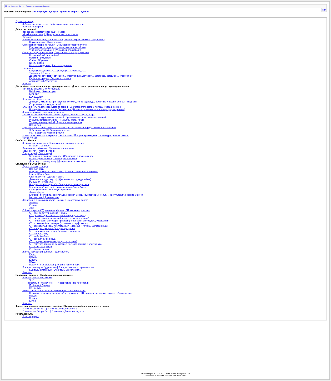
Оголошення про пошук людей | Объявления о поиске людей (61, 156)
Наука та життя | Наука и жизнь (45, 42)
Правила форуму (24, 21)
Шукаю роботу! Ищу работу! (44, 55)
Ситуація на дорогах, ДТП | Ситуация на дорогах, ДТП (57, 70)
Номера (33, 298)
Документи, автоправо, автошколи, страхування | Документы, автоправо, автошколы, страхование (81, 76)
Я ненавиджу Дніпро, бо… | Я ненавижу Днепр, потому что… (54, 311)
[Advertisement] (165, 346)
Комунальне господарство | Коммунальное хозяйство (57, 47)
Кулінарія (34, 94)
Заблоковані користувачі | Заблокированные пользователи (52, 24)
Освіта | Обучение (38, 60)
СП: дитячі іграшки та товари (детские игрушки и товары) (59, 218)
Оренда (33, 259)
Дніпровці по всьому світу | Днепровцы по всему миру (57, 161)
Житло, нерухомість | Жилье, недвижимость (45, 251)
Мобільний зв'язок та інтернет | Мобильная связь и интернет (54, 290)
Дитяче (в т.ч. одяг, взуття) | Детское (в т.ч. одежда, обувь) (60, 179)
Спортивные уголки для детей (45, 104)
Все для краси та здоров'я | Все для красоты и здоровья (59, 184)
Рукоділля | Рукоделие (41, 182)
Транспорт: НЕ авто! (40, 73)
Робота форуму (30, 316)
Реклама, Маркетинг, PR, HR (37, 277)
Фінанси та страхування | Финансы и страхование (55, 50)
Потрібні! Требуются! (40, 57)
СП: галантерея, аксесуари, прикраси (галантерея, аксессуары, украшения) (68, 220)
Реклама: (27, 272)
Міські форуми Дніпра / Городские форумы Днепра (27, 6)
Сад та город (36, 96)
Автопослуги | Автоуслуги (43, 81)
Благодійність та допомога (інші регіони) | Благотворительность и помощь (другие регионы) (77, 109)
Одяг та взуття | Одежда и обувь (46, 176)
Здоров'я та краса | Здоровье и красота (43, 112)
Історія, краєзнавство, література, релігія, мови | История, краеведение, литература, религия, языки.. (75, 135)
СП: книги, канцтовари (40, 246)
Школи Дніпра (36, 63)
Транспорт (27, 68)
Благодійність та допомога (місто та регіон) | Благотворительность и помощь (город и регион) (71, 107)
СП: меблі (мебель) (39, 236)
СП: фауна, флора (39, 249)
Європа (33, 205)
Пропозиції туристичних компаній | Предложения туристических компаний (67, 117)
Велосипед (35, 125)
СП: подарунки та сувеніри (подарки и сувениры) (54, 231)
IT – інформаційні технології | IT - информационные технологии (55, 282)
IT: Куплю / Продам (39, 285)
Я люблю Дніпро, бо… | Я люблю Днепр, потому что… (50, 308)
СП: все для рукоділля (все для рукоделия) (52, 228)
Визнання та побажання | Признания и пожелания (48, 148)
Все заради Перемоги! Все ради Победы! (44, 32)
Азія (31, 207)
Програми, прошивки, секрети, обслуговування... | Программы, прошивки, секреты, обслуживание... (81, 293)
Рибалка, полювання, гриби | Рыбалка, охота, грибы (56, 119)
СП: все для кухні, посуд (42, 238)
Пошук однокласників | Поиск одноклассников (53, 158)
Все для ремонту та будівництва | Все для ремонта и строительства (58, 267)
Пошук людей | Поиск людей (37, 153)
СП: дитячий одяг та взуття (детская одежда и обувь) (57, 215)
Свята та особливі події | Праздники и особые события (57, 187)
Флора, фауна (36, 192)
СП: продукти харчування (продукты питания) (53, 241)
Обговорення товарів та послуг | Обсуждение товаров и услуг (54, 44)
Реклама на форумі (32, 26)
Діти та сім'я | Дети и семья (36, 99)
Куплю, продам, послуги (35, 166)
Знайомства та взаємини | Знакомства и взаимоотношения (53, 143)
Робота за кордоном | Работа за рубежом (50, 65)
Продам (33, 257)
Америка (33, 202)
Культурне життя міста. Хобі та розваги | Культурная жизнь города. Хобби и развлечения (69, 127)
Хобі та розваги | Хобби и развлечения (49, 130)
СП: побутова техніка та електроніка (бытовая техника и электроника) (65, 244)
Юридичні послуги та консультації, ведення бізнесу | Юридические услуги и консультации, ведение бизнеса (86, 195)
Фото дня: (27, 37)
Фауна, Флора (29, 138)
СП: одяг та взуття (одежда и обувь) (48, 213)
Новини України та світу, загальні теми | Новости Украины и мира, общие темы (63, 39)
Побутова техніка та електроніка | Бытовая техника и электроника (63, 171)
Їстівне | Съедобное (39, 174)
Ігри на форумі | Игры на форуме (46, 132)
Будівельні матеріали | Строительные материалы (55, 270)
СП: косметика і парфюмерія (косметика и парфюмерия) (58, 223)
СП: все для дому (38, 233)
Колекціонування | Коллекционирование (50, 189)
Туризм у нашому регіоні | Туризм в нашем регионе (55, 122)
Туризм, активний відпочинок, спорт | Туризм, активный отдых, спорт (58, 114)
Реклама (26, 83)
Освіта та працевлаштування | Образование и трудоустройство (55, 52)
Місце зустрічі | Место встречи (38, 151)
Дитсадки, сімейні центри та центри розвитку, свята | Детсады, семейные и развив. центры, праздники (83, 101)
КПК (324, 10)
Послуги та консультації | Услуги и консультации (54, 264)
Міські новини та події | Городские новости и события (50, 34)
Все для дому (36, 169)
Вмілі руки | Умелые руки (42, 91)
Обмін (32, 262)
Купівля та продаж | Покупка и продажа (50, 78)
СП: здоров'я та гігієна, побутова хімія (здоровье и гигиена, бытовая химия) (68, 226)
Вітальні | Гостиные (39, 145)
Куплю (32, 254)
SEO (31, 280)
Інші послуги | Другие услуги (44, 197)
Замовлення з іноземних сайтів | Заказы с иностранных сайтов (55, 200)
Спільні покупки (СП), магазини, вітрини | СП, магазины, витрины (56, 210)
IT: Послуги (35, 288)
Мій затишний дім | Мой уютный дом (41, 88)
